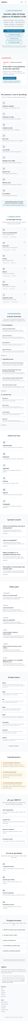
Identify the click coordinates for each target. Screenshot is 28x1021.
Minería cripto (11, 288)
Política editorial (4, 1004)
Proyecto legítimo (14, 301)
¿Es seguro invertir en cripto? (10, 935)
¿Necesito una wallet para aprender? (12, 950)
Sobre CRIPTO (4, 1002)
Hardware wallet (6, 262)
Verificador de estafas (15, 34)
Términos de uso (4, 1009)
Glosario (5, 271)
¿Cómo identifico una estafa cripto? (12, 945)
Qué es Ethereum (13, 236)
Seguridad (3, 992)
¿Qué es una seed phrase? (10, 940)
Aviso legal (3, 1005)
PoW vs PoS (5, 288)
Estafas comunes (6, 301)
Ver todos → (4, 355)
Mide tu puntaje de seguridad (14, 31)
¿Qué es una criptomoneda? (10, 232)
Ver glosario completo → (14, 745)
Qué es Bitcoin (5, 236)
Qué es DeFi (14, 249)
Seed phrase (13, 262)
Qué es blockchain (6, 249)
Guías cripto (6, 245)
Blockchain (5, 284)
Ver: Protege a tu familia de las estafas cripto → (14, 205)
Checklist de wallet (15, 42)
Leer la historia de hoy (9, 78)
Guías (2, 988)
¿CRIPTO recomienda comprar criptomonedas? (14, 929)
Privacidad (3, 1007)
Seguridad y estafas (8, 297)
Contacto (3, 1011)
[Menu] (25, 2)
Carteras (5, 258)
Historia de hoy (15, 38)
